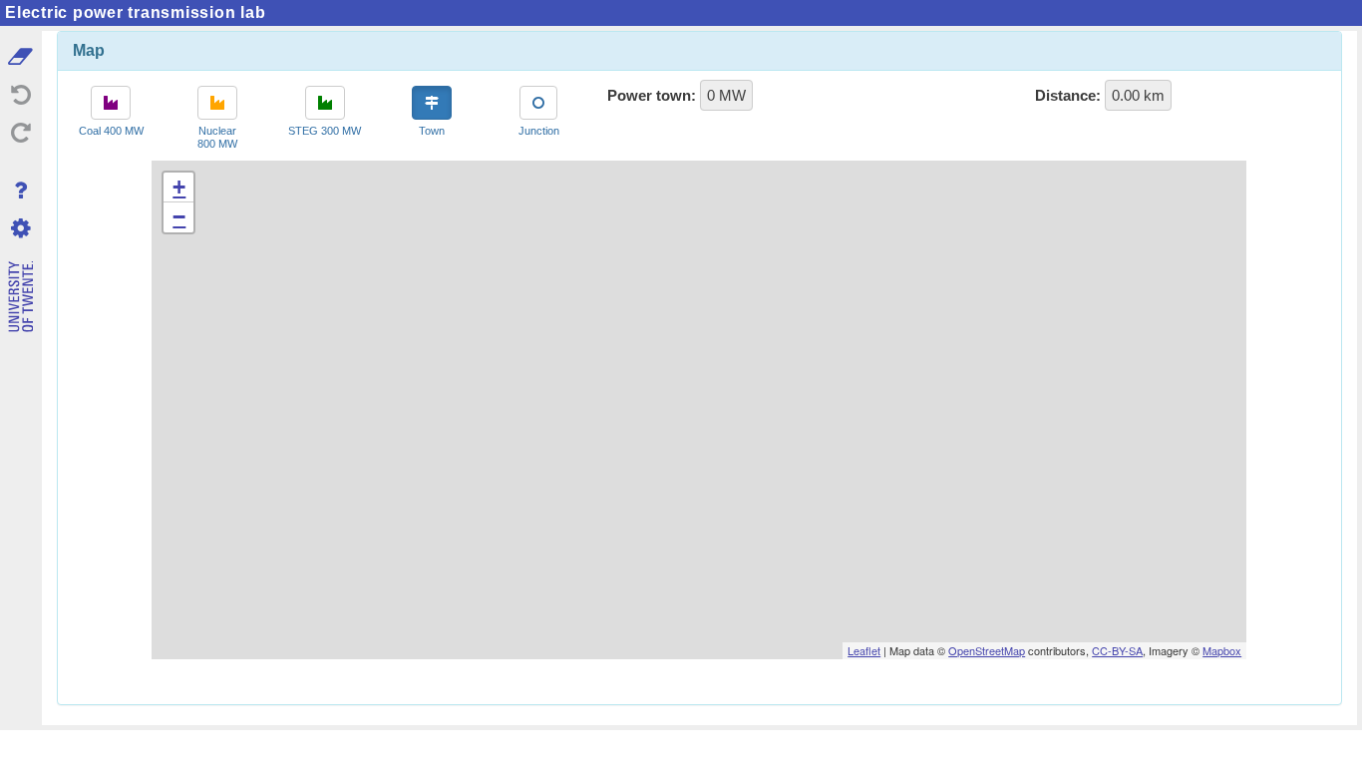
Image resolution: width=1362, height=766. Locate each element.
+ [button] (178, 187)
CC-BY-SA (1117, 650)
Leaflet (864, 650)
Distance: (1068, 95)
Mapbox (1221, 650)
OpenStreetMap (986, 650)
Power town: (651, 95)
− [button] (178, 216)
